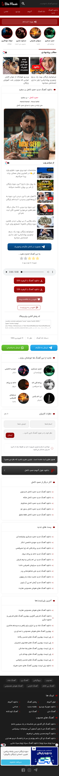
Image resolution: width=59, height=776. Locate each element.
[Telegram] (35, 770)
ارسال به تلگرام (42, 347)
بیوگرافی (37, 680)
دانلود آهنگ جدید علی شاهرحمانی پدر (36, 571)
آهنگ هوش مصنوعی (14, 686)
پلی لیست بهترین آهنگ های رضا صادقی (35, 648)
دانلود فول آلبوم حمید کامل (37, 470)
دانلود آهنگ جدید (53, 11)
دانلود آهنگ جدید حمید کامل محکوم (36, 503)
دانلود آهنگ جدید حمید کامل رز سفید (35, 89)
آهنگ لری (33, 711)
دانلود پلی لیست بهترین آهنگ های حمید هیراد (32, 665)
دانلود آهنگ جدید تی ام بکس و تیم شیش (33, 559)
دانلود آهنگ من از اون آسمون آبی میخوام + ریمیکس (34, 728)
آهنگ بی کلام (48, 686)
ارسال (10, 435)
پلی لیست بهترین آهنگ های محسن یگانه (34, 637)
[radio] (37, 259)
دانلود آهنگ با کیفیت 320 (27, 280)
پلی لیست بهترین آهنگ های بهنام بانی (35, 654)
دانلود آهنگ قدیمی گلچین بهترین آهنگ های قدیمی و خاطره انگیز (29, 618)
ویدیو (18, 11)
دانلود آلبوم (13, 702)
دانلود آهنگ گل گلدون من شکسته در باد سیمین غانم (33, 724)
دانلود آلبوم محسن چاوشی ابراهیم (41, 733)
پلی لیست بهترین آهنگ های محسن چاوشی (33, 660)
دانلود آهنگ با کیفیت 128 (28, 289)
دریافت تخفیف (16, 762)
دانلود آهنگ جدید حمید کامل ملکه (37, 497)
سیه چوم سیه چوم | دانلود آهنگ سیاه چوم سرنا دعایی (33, 743)
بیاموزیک (10, 4)
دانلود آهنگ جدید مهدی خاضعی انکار (36, 542)
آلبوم (30, 11)
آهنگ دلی (51, 711)
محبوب (49, 680)
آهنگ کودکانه (12, 711)
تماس (6, 11)
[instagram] (29, 770)
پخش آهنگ (32, 702)
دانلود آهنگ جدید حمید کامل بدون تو (36, 509)
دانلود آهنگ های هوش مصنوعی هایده (35, 588)
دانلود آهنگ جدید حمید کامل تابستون (35, 491)
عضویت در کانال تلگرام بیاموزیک (27, 246)
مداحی (15, 706)
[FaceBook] (23, 770)
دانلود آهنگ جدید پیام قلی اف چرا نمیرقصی (33, 548)
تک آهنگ (41, 11)
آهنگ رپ (24, 680)
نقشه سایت (32, 706)
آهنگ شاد (11, 680)
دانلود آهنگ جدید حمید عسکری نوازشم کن (33, 536)
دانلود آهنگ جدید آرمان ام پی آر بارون (35, 582)
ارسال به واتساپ (13, 347)
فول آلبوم (51, 702)
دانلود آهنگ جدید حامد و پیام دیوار (36, 553)
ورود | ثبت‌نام (28, 21)
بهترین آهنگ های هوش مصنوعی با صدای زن (32, 631)
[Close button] (57, 745)
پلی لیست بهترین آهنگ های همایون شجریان (32, 642)
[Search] (23, 4)
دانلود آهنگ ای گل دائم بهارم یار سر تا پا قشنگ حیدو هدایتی (30, 738)
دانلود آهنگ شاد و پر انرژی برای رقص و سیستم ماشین (28, 625)
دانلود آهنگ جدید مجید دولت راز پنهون (35, 576)
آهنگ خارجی (33, 686)
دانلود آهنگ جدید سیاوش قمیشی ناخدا (35, 565)
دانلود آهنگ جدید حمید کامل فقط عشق (35, 514)
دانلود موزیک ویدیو (47, 706)
